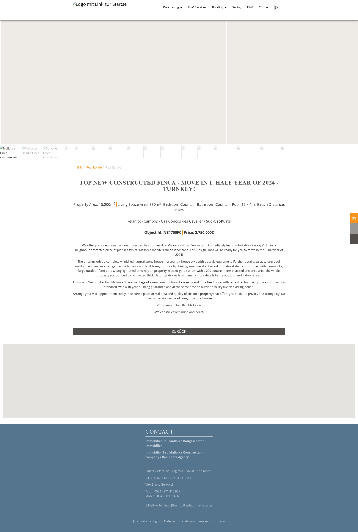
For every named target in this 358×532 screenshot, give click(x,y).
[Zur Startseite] (102, 10)
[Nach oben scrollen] (350, 524)
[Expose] (354, 239)
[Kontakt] (354, 218)
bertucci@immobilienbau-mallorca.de (185, 505)
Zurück (179, 331)
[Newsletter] (354, 228)
